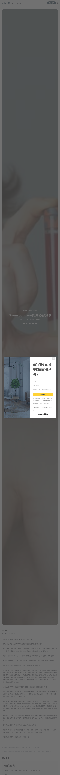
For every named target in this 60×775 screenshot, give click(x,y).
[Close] (53, 358)
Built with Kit (43, 414)
